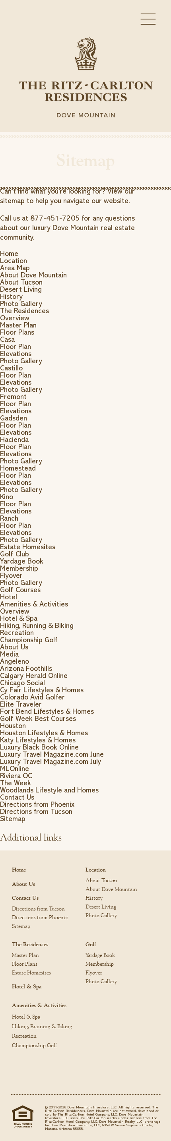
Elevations (15, 354)
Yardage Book (21, 561)
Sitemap (12, 819)
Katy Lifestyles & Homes (38, 740)
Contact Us (17, 797)
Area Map (15, 268)
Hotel (8, 597)
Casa (7, 339)
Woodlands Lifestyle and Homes (49, 790)
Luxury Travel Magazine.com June (52, 754)
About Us (14, 647)
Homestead (18, 468)
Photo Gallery (21, 304)
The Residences (24, 311)
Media (9, 654)
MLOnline (14, 769)
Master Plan (18, 325)
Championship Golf (28, 640)
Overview (14, 318)
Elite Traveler (21, 704)
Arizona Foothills (26, 668)
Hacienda (14, 440)
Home (9, 254)
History (11, 296)
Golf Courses (20, 590)
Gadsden (13, 418)
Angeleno (14, 661)
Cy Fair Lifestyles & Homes (42, 690)
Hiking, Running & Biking (37, 626)
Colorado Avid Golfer (32, 697)
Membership (19, 568)
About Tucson (21, 282)
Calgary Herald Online (34, 676)
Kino (6, 497)
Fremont (13, 397)
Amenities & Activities (34, 604)
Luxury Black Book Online (39, 747)
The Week (15, 783)
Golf (91, 944)
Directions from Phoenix (37, 804)
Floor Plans (17, 332)
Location (13, 261)
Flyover (11, 575)
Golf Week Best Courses (38, 719)
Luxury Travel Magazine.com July (50, 761)
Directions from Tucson (36, 812)
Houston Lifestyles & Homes (44, 733)
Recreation (17, 633)
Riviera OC (16, 776)
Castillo (11, 368)
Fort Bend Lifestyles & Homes (47, 711)
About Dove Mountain (33, 275)
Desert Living (21, 289)
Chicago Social (22, 683)
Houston (13, 726)
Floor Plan (15, 347)
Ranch (9, 518)
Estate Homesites (27, 547)
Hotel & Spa (18, 618)
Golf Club (14, 554)
